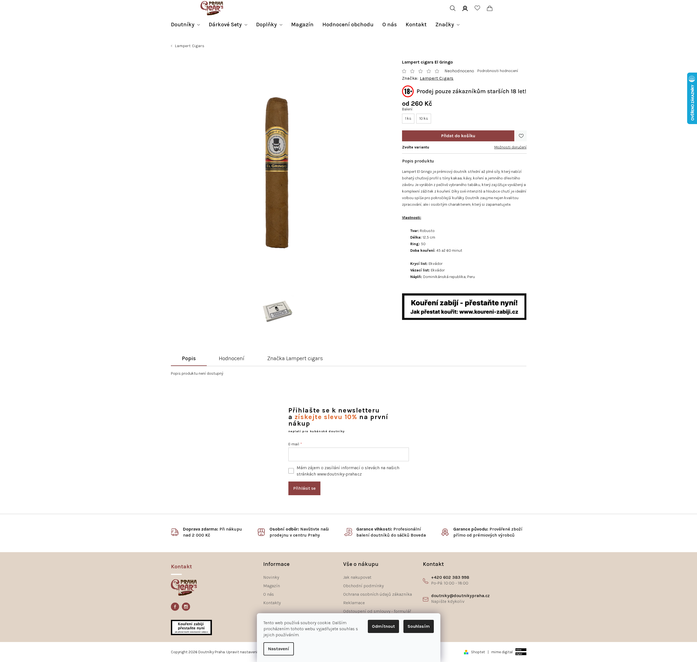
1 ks (408, 118)
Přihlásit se (304, 488)
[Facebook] (175, 607)
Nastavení (278, 648)
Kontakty (272, 602)
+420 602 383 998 (450, 577)
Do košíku (458, 135)
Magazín (271, 585)
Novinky (271, 577)
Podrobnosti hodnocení (497, 70)
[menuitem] (185, 24)
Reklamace (354, 602)
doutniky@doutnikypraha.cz (460, 595)
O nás (268, 594)
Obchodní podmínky (363, 585)
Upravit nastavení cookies (249, 652)
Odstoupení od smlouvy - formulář (377, 611)
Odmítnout (383, 626)
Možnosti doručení (510, 147)
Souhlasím (419, 626)
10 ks (423, 118)
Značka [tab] (295, 358)
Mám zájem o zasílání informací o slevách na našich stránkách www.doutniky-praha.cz (348, 471)
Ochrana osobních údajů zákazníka (377, 594)
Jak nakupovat (357, 577)
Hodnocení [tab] (231, 358)
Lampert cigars (437, 78)
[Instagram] (186, 607)
